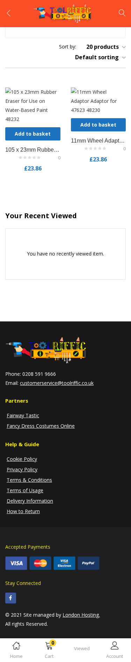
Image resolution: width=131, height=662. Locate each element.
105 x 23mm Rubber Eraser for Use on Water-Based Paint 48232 (32, 150)
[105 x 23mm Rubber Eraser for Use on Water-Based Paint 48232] (32, 104)
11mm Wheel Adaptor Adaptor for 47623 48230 (98, 141)
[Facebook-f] (10, 598)
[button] (49, 651)
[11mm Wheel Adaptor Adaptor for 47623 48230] (98, 100)
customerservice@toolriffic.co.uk (57, 383)
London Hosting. (81, 614)
